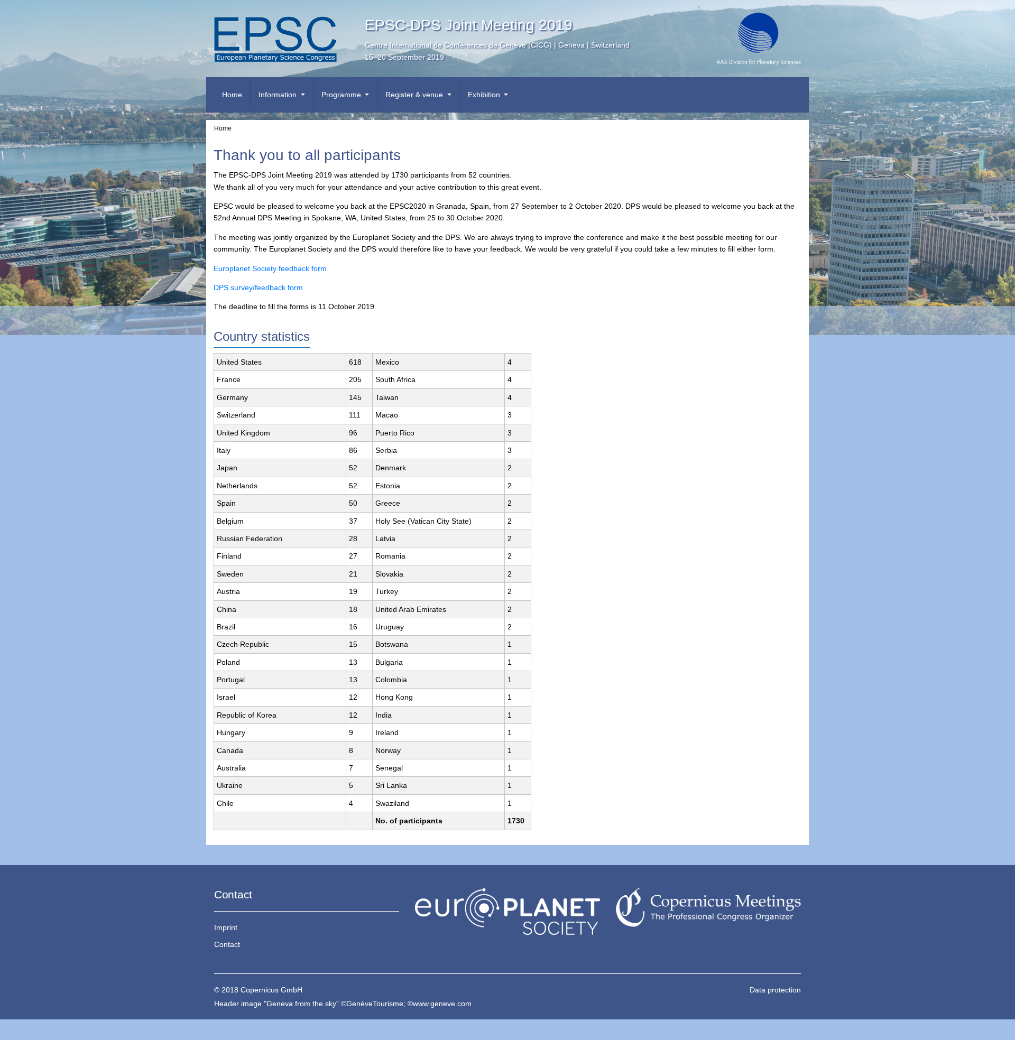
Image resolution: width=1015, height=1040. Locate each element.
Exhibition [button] (485, 94)
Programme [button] (342, 94)
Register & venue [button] (415, 94)
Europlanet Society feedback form (270, 268)
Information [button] (279, 94)
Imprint (225, 927)
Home (232, 94)
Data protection (775, 990)
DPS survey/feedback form (258, 287)
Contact (227, 944)
